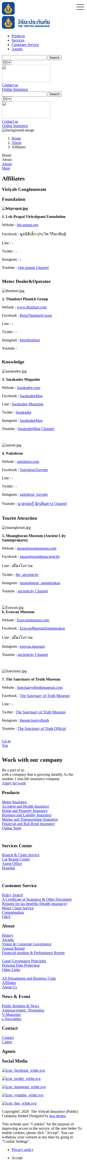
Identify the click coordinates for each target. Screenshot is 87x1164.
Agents (17, 49)
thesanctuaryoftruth (34, 720)
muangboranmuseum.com (36, 548)
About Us (9, 987)
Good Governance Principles (24, 961)
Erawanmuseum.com (33, 620)
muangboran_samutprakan (40, 583)
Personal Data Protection (21, 965)
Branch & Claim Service (20, 855)
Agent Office (12, 864)
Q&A (6, 917)
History (7, 935)
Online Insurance (15, 89)
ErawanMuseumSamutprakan (42, 628)
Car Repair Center (16, 859)
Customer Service (25, 45)
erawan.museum (32, 646)
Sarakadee (23, 412)
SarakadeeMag (31, 396)
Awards (8, 940)
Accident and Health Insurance (25, 806)
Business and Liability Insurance (26, 815)
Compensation (13, 912)
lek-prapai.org (27, 225)
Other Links (11, 970)
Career (7, 1042)
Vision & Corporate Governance (26, 944)
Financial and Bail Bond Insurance (28, 824)
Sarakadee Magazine (28, 404)
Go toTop (6, 743)
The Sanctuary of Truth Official (42, 728)
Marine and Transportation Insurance (30, 819)
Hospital (8, 868)
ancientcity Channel (33, 591)
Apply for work (14, 783)
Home (16, 138)
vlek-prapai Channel (33, 268)
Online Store (11, 828)
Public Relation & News (20, 1006)
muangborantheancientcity (40, 556)
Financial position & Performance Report (33, 953)
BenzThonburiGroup (36, 315)
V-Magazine (11, 1015)
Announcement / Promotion (23, 1010)
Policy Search (12, 895)
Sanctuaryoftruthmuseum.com (40, 687)
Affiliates (9, 983)
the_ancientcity (27, 575)
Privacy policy (23, 1150)
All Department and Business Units (29, 978)
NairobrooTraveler (34, 470)
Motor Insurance (14, 802)
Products (18, 36)
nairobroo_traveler (34, 494)
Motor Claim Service (18, 908)
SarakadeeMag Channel (36, 429)
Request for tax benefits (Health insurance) (34, 904)
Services (18, 40)
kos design (58, 1116)
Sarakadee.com (28, 388)
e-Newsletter (11, 1019)
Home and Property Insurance (25, 811)
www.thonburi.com (32, 307)
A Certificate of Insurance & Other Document (37, 899)
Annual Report (13, 948)
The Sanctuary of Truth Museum (45, 696)
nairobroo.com (28, 462)
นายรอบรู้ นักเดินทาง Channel (42, 504)
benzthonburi (30, 340)
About (16, 143)
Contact (8, 1037)
